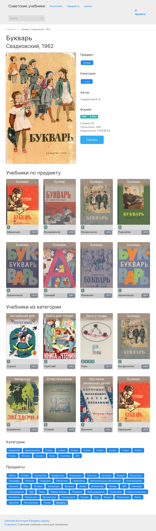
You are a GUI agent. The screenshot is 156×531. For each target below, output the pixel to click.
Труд (96, 497)
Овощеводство (16, 492)
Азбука (12, 475)
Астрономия (75, 475)
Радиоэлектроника (136, 492)
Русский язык (49, 497)
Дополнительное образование (105, 481)
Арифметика (57, 475)
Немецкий (137, 486)
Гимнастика (62, 481)
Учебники (10, 521)
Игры (25, 486)
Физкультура (123, 497)
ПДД (31, 492)
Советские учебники (26, 6)
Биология (92, 475)
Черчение (14, 502)
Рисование (14, 497)
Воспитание (136, 475)
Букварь (87, 62)
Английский (40, 475)
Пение (42, 492)
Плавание (77, 492)
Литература (53, 486)
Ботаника (106, 475)
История (38, 486)
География (14, 481)
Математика (97, 486)
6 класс (112, 450)
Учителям (65, 456)
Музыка (113, 486)
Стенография (68, 497)
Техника (84, 497)
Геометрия (45, 481)
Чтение (47, 502)
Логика (82, 486)
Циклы (88, 6)
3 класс (74, 450)
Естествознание (134, 481)
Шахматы (61, 502)
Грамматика (79, 481)
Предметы (73, 6)
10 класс (25, 456)
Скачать (92, 139)
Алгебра (25, 475)
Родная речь (31, 497)
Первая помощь (59, 492)
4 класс (87, 450)
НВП (124, 486)
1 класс (86, 81)
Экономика (76, 502)
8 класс (138, 450)
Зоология (13, 486)
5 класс (100, 450)
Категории (56, 6)
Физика (107, 497)
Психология (116, 492)
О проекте (10, 524)
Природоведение (96, 492)
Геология (29, 481)
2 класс (62, 450)
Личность (69, 486)
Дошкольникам (32, 450)
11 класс (39, 456)
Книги (52, 456)
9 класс (12, 456)
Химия (138, 497)
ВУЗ (78, 456)
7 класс (125, 450)
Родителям (14, 450)
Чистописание (31, 502)
